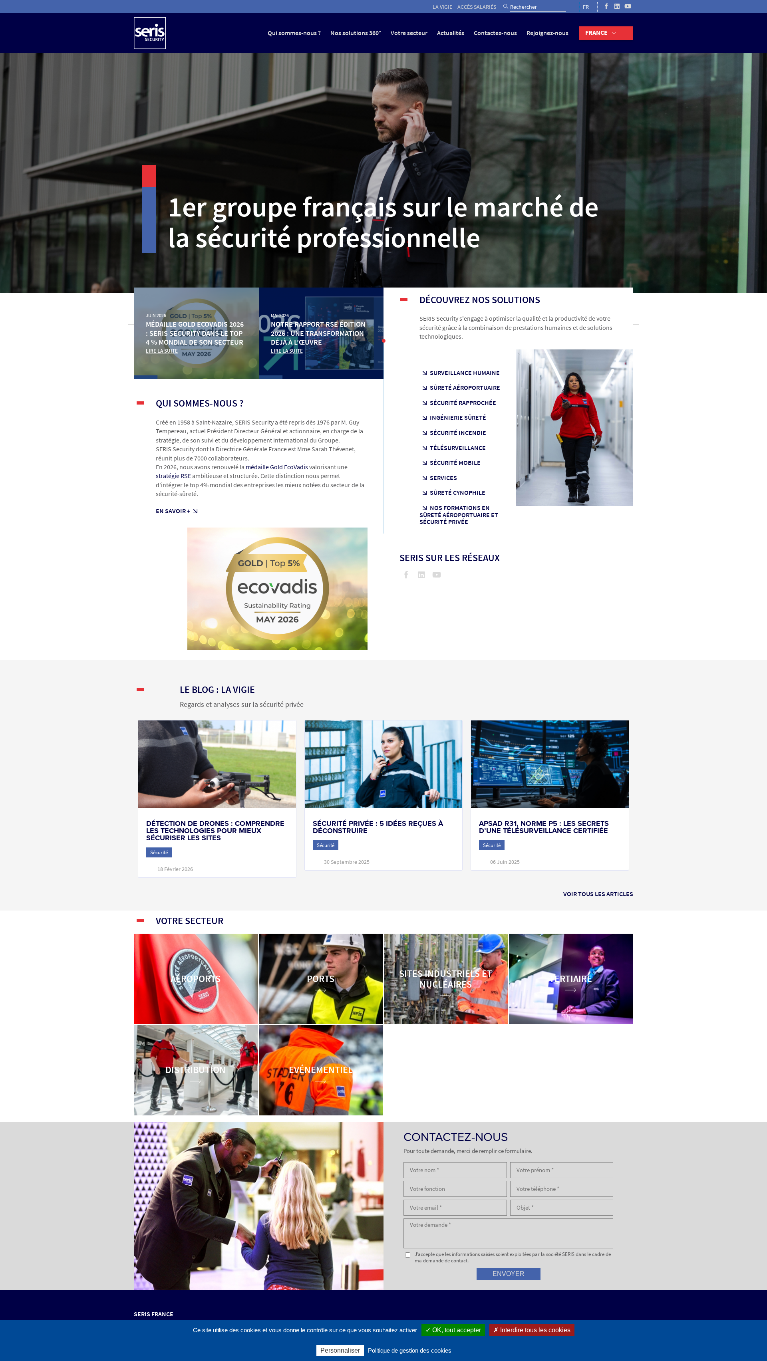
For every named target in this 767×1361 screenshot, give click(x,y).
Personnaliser (340, 1350)
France (596, 32)
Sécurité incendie (458, 432)
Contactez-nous (495, 33)
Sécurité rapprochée (463, 403)
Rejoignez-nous (547, 33)
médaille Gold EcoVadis (277, 467)
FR (586, 7)
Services (443, 478)
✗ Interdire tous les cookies (531, 1330)
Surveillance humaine (465, 373)
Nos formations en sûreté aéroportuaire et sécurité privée (458, 515)
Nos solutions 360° (355, 33)
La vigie (442, 7)
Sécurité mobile (455, 462)
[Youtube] (627, 7)
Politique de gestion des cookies (409, 1350)
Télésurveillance (458, 448)
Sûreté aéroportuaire (465, 387)
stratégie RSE (173, 476)
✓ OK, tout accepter (453, 1330)
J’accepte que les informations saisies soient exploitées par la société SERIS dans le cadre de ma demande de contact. (513, 1257)
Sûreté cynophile (457, 492)
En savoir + (173, 511)
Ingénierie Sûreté (458, 417)
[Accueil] (150, 33)
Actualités (450, 33)
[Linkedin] (617, 7)
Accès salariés (476, 7)
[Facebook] (606, 7)
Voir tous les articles (598, 894)
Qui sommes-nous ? (294, 33)
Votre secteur (409, 33)
